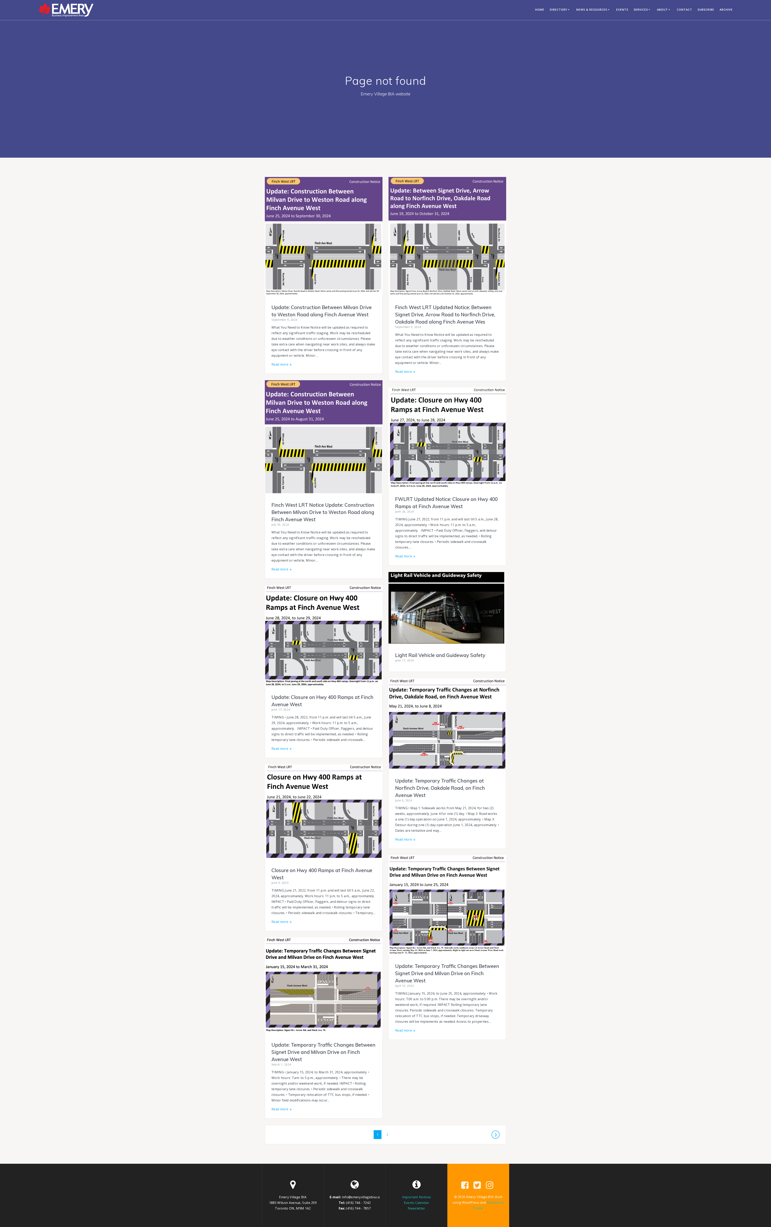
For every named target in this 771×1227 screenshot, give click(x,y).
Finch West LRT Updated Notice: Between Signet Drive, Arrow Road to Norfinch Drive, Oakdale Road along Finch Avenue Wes (445, 314)
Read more (279, 364)
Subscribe (706, 9)
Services (641, 9)
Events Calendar (416, 1202)
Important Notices (416, 1197)
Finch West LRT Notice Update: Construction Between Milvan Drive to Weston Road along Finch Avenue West (322, 512)
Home (539, 9)
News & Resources (591, 9)
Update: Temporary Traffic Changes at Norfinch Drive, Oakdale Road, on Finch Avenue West (440, 788)
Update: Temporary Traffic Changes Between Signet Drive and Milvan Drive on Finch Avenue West (447, 973)
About (662, 9)
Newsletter (416, 1208)
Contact (684, 9)
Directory (558, 9)
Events (622, 9)
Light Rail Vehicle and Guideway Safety (440, 655)
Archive (726, 9)
